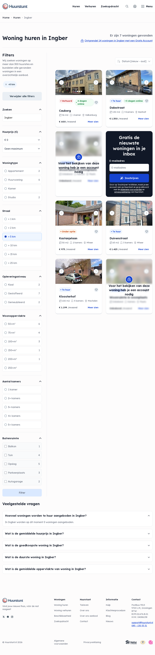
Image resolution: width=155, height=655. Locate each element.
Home (6, 17)
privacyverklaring (122, 192)
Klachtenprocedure (115, 610)
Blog (108, 616)
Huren (16, 17)
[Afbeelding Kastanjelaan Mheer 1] (76, 222)
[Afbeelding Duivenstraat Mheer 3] (130, 222)
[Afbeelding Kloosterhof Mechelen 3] (79, 280)
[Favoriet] (96, 102)
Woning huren (61, 605)
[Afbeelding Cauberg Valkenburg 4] (81, 91)
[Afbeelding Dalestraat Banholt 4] (131, 91)
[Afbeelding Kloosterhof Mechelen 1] (76, 280)
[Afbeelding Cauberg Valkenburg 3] (79, 91)
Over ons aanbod (89, 616)
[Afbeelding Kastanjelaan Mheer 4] (81, 222)
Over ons (84, 610)
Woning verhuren (62, 610)
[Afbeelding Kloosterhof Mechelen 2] (77, 280)
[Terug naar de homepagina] (14, 6)
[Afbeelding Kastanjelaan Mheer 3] (79, 222)
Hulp (108, 605)
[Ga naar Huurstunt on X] (3, 617)
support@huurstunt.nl (142, 622)
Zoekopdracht (61, 621)
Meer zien (93, 121)
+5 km (11, 84)
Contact (84, 621)
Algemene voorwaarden (61, 642)
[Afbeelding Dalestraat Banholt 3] (130, 91)
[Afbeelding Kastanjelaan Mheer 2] (77, 222)
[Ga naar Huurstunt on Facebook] (8, 617)
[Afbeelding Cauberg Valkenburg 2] (77, 91)
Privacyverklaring (92, 642)
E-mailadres (117, 160)
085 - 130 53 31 (139, 625)
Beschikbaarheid (62, 616)
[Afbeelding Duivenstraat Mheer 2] (128, 222)
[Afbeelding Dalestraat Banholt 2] (128, 91)
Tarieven (84, 605)
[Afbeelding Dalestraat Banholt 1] (126, 91)
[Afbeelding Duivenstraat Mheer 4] (131, 222)
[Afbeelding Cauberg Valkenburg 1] (76, 91)
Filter (22, 492)
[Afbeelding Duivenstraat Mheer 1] (126, 222)
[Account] (135, 6)
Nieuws (109, 621)
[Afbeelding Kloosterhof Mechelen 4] (81, 280)
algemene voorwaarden (131, 189)
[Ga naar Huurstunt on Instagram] (12, 617)
